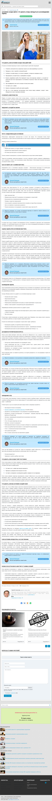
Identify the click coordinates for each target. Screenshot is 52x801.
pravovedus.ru (31, 594)
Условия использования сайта (32, 785)
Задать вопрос (8, 695)
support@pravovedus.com (13, 799)
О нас (28, 782)
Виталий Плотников (14, 126)
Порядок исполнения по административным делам (12, 630)
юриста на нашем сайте (25, 528)
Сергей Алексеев (13, 24)
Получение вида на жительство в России (37, 630)
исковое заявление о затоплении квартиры (15, 409)
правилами (13, 693)
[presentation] (46, 646)
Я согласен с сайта (11, 693)
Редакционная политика (32, 788)
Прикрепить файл (7, 685)
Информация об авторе (16, 597)
